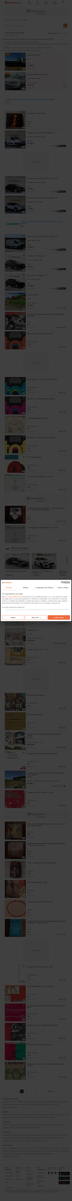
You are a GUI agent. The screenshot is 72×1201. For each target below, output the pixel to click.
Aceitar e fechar (59, 617)
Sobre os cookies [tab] (63, 587)
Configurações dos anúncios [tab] (44, 587)
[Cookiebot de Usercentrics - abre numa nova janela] (62, 582)
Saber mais (35, 617)
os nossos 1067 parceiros (14, 596)
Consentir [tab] (9, 587)
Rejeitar (13, 617)
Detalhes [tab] (25, 587)
